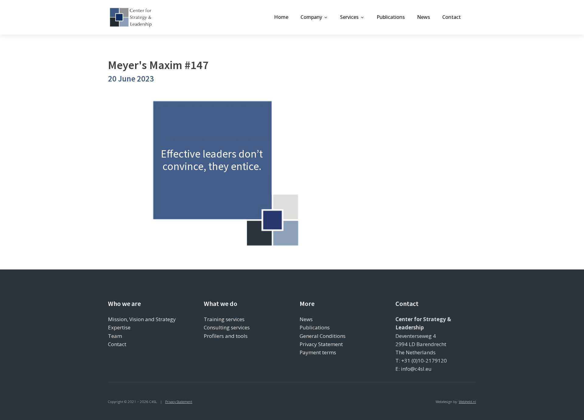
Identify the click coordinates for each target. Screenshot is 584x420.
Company (311, 17)
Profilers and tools (226, 335)
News (423, 17)
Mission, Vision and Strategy (142, 319)
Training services (224, 319)
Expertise (119, 327)
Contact (451, 17)
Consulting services (227, 327)
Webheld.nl (467, 401)
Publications (391, 17)
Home (281, 17)
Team (115, 335)
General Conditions (323, 335)
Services (349, 17)
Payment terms (318, 352)
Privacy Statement (321, 344)
